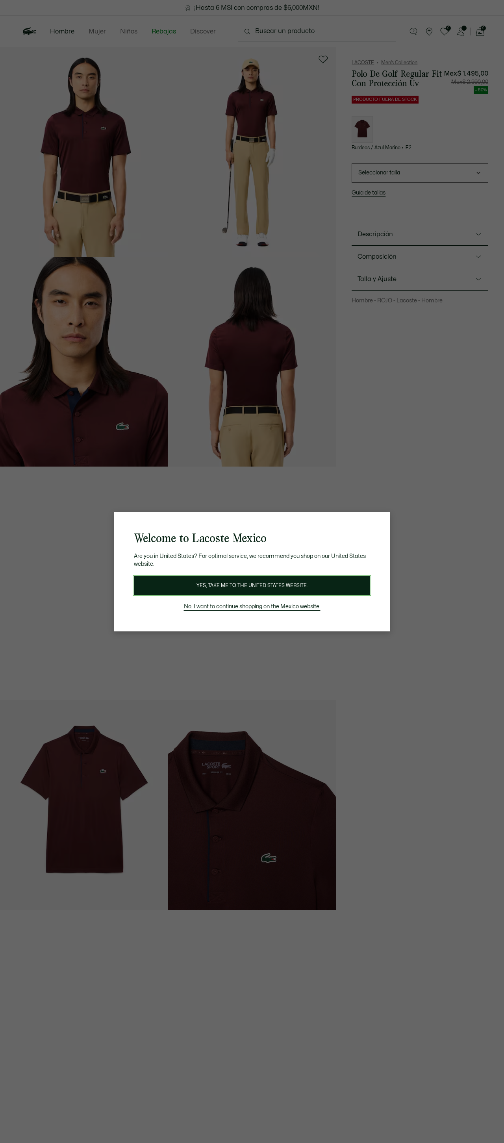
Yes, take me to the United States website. (252, 585)
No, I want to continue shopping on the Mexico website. (252, 606)
